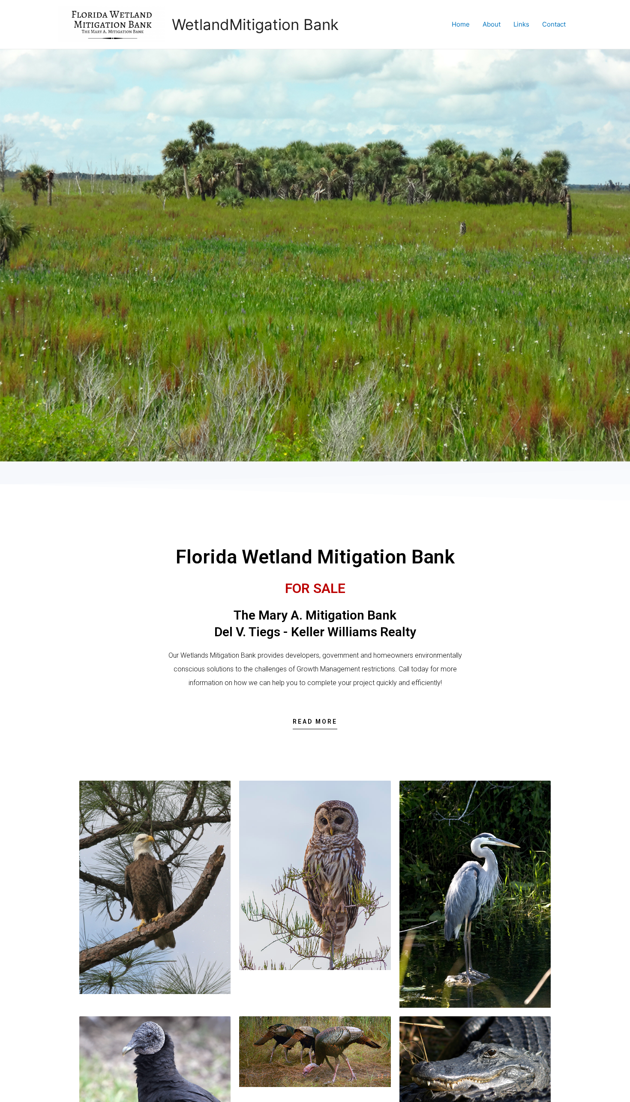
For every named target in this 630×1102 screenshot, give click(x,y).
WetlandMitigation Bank (255, 24)
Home (461, 24)
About (492, 24)
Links (521, 24)
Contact (554, 24)
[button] (315, 724)
